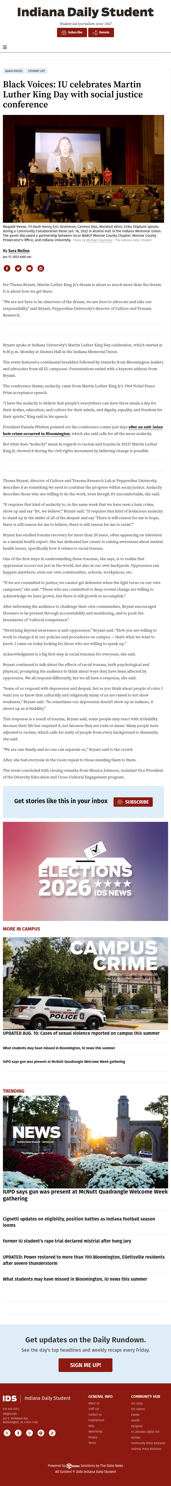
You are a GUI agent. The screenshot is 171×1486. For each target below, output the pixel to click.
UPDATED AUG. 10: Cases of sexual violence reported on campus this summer (81, 1033)
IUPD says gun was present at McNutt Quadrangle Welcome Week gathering (64, 1061)
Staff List (93, 1409)
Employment (96, 1420)
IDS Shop (136, 1403)
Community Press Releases (148, 1443)
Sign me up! (85, 1365)
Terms (92, 1443)
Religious (136, 1426)
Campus (31, 929)
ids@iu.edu (10, 1414)
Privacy (92, 1437)
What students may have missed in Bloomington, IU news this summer (59, 1048)
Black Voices (13, 71)
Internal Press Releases (146, 1449)
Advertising (95, 1431)
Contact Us (95, 1414)
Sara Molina (19, 250)
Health (135, 1420)
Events (135, 1415)
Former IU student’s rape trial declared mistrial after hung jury (67, 1241)
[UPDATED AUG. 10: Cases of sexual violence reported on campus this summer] (85, 983)
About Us (94, 1403)
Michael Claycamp (99, 240)
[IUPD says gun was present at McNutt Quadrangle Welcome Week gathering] (85, 1142)
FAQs (91, 1426)
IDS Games (138, 1409)
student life (36, 71)
